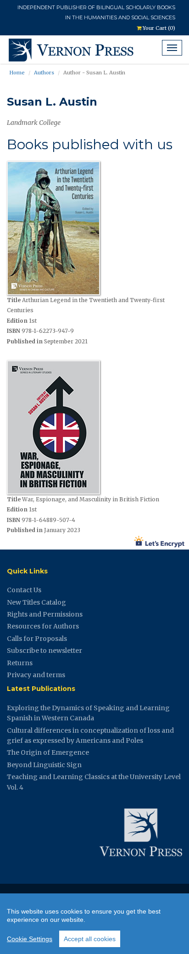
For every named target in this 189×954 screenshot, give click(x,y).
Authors (44, 72)
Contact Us (24, 590)
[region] (94, 923)
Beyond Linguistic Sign (44, 765)
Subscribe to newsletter (44, 650)
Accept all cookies (90, 939)
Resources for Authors (43, 626)
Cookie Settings (29, 939)
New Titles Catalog (36, 602)
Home (17, 72)
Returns (20, 663)
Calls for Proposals (37, 638)
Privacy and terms (36, 675)
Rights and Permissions (45, 614)
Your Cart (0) (158, 28)
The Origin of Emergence (48, 752)
